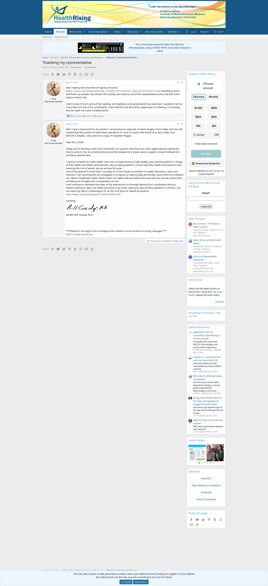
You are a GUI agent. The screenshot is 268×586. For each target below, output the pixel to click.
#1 (182, 82)
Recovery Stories (154, 31)
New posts (47, 36)
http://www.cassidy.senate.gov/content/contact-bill (93, 194)
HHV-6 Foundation (206, 499)
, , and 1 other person (86, 116)
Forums (60, 31)
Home (48, 31)
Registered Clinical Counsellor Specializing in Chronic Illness (206, 335)
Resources (132, 31)
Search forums (61, 36)
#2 (182, 124)
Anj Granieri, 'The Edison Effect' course (206, 225)
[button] (84, 32)
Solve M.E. (206, 478)
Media (117, 31)
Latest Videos (196, 440)
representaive (90, 67)
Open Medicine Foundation (206, 485)
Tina (47, 67)
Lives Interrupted (98, 31)
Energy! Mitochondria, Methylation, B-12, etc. (203, 269)
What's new (75, 31)
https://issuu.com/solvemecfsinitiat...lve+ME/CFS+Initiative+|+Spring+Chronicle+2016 (113, 90)
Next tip (219, 301)
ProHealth (206, 492)
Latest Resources (199, 327)
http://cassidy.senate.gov (79, 234)
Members (173, 31)
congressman (76, 67)
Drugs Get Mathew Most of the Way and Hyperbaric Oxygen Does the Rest (207, 401)
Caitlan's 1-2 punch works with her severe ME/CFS (207, 358)
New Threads (196, 218)
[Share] (178, 82)
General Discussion (201, 235)
